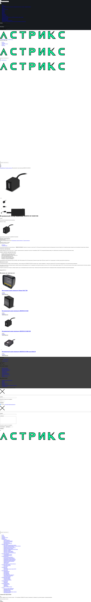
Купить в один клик (7, 238)
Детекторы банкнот (7, 578)
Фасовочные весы (7, 584)
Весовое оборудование (5, 370)
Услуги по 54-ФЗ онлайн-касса (9, 588)
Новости (3, 381)
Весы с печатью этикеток (8, 586)
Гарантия (3, 536)
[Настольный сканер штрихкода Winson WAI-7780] (9, 288)
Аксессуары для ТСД (7, 565)
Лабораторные (6, 585)
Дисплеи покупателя (7, 576)
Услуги (3, 44)
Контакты (3, 45)
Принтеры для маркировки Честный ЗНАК (11, 549)
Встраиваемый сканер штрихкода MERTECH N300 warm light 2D (19, 351)
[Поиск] (0, 59)
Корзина (3, 382)
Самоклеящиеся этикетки (8, 554)
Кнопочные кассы (7, 542)
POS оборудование (5, 570)
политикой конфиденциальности (10, 404)
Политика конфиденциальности (7, 380)
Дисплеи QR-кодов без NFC (8, 575)
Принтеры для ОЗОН (7, 550)
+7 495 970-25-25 (6, 359)
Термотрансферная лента (8, 555)
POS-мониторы (6, 572)
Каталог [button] (1, 56)
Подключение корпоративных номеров (10, 591)
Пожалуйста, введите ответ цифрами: (6, 399)
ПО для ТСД (6, 566)
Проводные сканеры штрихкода (9, 561)
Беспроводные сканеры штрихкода (9, 560)
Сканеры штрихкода (26, 240)
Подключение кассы (7, 590)
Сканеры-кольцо (6, 562)
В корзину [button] (3, 293)
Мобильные (6, 582)
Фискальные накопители (8, 543)
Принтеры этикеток (5, 544)
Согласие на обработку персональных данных (9, 385)
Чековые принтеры (5, 376)
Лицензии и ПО (4, 371)
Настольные (6, 581)
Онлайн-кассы (4, 372)
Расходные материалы (5, 373)
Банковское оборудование (6, 369)
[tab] (46, 244)
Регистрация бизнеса (7, 592)
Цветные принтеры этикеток (8, 548)
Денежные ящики (7, 571)
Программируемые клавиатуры (9, 574)
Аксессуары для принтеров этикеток (10, 552)
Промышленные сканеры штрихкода (10, 559)
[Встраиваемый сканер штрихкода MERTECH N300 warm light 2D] (9, 349)
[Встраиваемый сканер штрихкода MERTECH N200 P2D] (9, 329)
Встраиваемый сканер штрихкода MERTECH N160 (15, 310)
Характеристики (4, 245)
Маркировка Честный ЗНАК (8, 589)
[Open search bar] (0, 161)
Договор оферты (4, 386)
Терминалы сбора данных (6, 374)
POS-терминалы (6, 573)
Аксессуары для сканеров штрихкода (10, 563)
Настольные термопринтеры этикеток (10, 545)
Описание (3, 244)
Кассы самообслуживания (8, 541)
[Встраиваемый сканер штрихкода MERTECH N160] (9, 308)
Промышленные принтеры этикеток (10, 547)
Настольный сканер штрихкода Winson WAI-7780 (14, 290)
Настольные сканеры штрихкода (9, 557)
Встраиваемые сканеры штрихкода (17, 240)
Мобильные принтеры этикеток (9, 546)
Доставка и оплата (5, 43)
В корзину (1, 238)
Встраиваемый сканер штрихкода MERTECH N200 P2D (16, 331)
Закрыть (1, 601)
